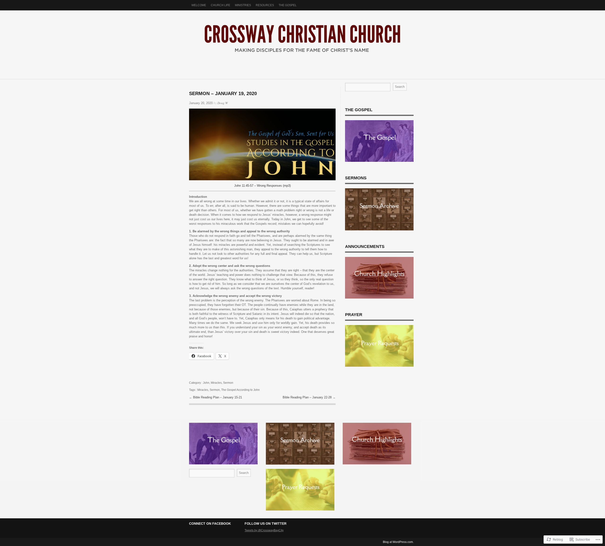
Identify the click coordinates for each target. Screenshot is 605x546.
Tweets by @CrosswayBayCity (264, 530)
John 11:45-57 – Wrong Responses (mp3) (262, 185)
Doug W (222, 103)
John (206, 382)
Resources (265, 5)
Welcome (198, 5)
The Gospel (288, 5)
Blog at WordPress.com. (398, 542)
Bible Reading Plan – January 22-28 (308, 397)
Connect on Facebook (210, 523)
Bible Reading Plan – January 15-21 (217, 397)
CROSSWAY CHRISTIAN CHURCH (302, 42)
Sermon (228, 382)
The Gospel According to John (240, 390)
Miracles (216, 382)
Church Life (220, 5)
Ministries (243, 5)
